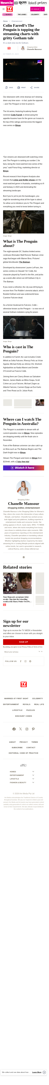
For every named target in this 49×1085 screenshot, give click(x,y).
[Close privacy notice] (44, 1072)
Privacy (24, 742)
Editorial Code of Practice (23, 753)
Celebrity (35, 14)
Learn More (36, 1072)
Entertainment (17, 21)
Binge (18, 125)
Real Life (39, 704)
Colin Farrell (16, 115)
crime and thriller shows (24, 180)
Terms (35, 742)
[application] (23, 70)
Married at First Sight (16, 698)
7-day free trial (22, 461)
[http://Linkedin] (24, 557)
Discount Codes (23, 716)
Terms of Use (37, 647)
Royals (26, 704)
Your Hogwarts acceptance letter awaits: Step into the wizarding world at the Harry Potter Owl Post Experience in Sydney (17, 599)
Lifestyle (17, 710)
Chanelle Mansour (34, 49)
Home (5, 21)
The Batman (24, 262)
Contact (30, 747)
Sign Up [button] (36, 9)
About (12, 742)
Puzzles (30, 710)
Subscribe (17, 747)
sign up (23, 642)
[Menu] (3, 9)
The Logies (22, 14)
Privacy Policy (27, 647)
